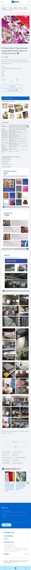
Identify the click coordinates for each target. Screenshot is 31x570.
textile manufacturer (17, 463)
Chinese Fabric (6, 460)
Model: (3, 66)
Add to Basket (11, 90)
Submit (6, 525)
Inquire (11, 86)
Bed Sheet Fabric (6, 452)
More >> (27, 553)
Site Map (11, 561)
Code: (3, 74)
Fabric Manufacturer (7, 457)
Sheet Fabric (15, 455)
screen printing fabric (20, 457)
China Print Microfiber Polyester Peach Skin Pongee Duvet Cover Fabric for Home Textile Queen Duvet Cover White (10, 486)
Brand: (3, 70)
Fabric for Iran (5, 455)
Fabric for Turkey (17, 452)
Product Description (7, 98)
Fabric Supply (15, 460)
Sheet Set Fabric (6, 463)
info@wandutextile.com (11, 546)
